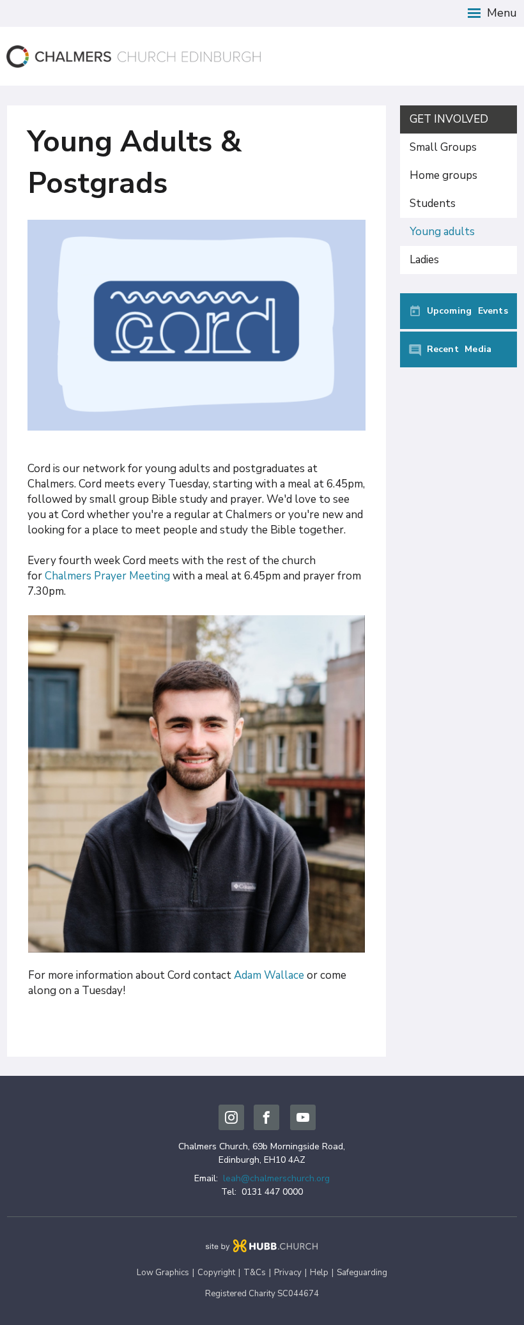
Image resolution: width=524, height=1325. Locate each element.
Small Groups (443, 147)
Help (319, 1272)
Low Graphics (163, 1272)
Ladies (424, 259)
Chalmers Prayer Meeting (107, 576)
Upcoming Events (467, 311)
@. (276, 1178)
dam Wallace (273, 975)
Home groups (443, 175)
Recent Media (459, 349)
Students (433, 203)
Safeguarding (362, 1272)
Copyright (216, 1272)
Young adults (442, 231)
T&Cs (254, 1272)
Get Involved (449, 119)
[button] (262, 13)
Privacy (288, 1272)
